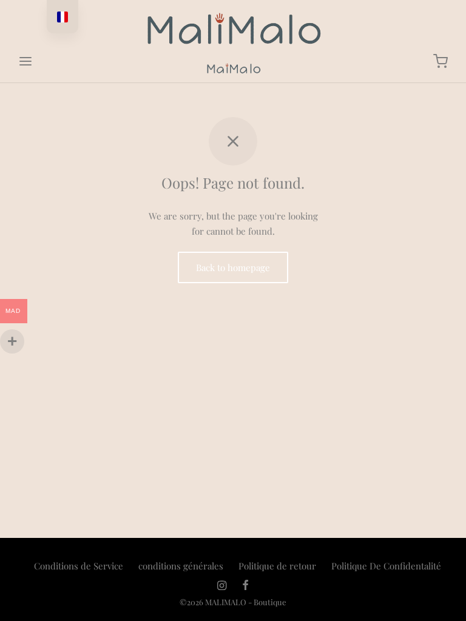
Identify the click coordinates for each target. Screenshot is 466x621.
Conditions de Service (78, 566)
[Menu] (25, 61)
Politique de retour (277, 566)
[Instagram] (221, 586)
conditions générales (180, 566)
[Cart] (440, 61)
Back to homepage (233, 267)
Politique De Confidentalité (386, 566)
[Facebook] (245, 586)
